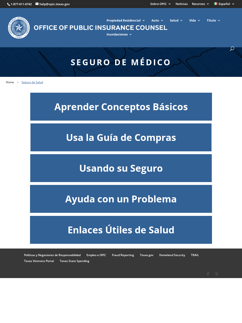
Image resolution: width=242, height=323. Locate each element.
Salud (174, 20)
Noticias (182, 4)
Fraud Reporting (123, 255)
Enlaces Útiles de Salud (121, 229)
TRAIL (195, 255)
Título (211, 20)
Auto (155, 20)
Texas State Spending (74, 261)
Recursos (198, 4)
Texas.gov (146, 255)
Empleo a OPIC (96, 255)
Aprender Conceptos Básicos (121, 106)
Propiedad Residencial (124, 20)
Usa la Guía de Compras (121, 137)
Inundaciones (117, 34)
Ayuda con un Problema (121, 198)
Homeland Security (172, 255)
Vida (192, 20)
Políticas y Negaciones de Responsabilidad (52, 255)
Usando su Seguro (121, 168)
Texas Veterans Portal (39, 261)
